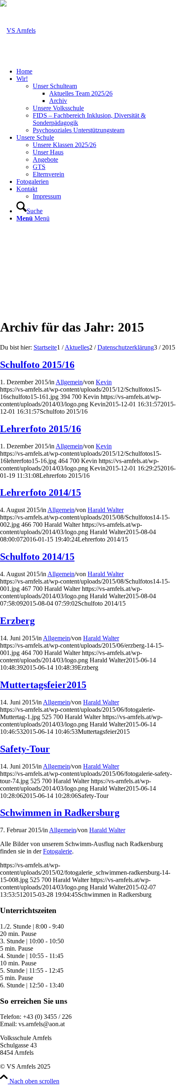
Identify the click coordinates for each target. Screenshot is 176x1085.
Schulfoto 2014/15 (37, 556)
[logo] (18, 30)
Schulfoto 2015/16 (37, 364)
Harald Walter (106, 509)
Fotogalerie (57, 851)
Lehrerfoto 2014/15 (40, 492)
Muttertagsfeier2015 (43, 685)
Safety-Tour (25, 749)
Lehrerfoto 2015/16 (40, 428)
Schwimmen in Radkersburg (60, 812)
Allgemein (69, 382)
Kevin (104, 382)
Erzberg (17, 620)
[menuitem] (96, 71)
